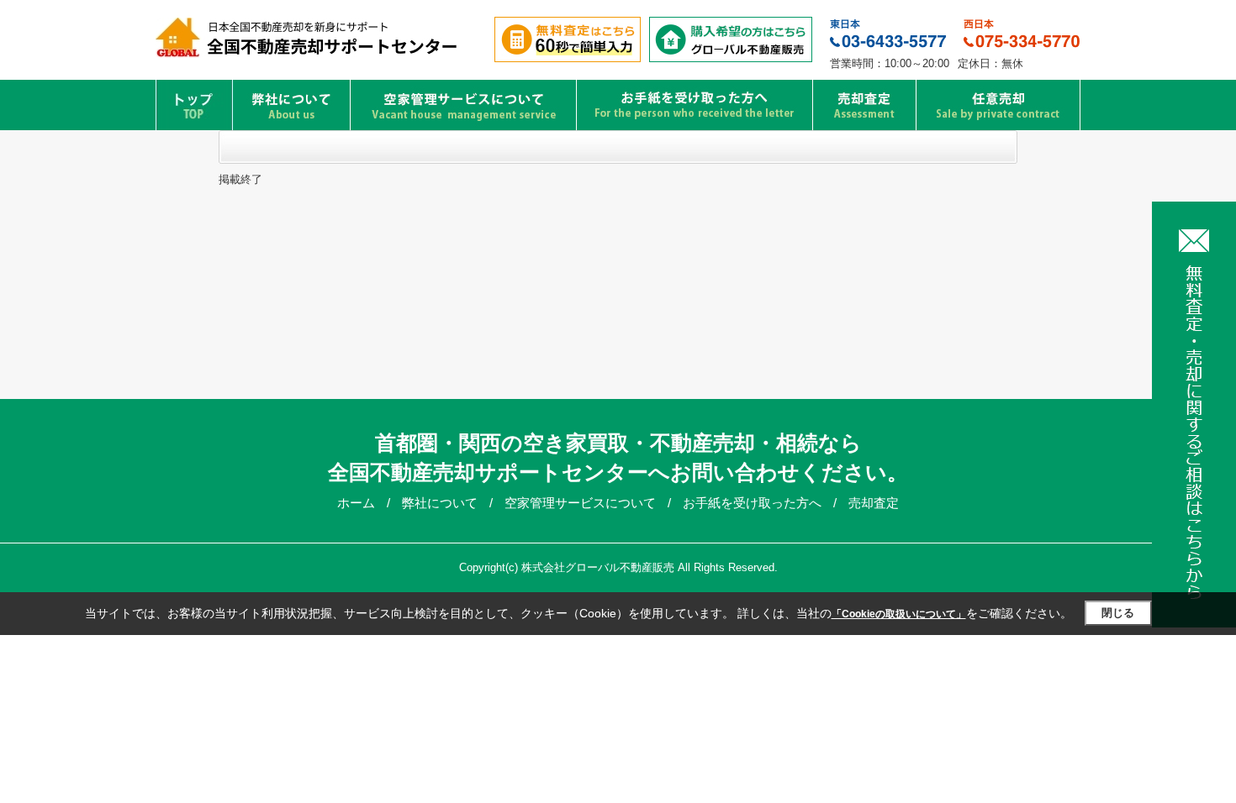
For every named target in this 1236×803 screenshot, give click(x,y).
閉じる (1117, 612)
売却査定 (873, 503)
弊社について (441, 503)
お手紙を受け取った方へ (754, 503)
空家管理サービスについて (581, 503)
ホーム (357, 503)
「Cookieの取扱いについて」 (899, 614)
